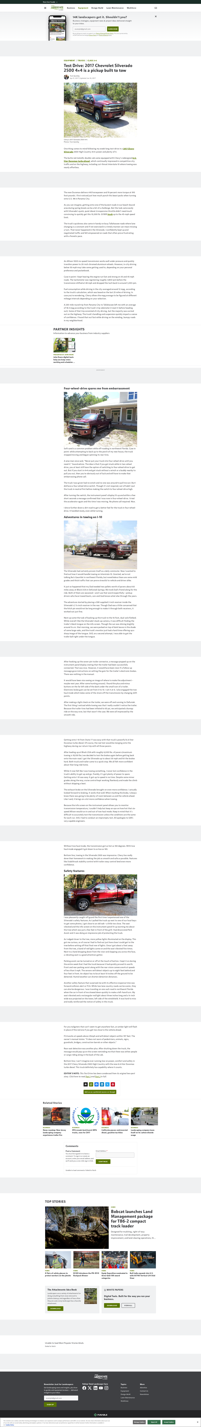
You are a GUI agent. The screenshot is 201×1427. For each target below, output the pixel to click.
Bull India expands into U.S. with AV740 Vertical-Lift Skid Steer (142, 1275)
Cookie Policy (10, 1425)
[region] (100, 1422)
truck (110, 214)
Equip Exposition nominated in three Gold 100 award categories (115, 1275)
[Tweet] (107, 1084)
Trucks (81, 60)
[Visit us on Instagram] (106, 1388)
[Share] (96, 1084)
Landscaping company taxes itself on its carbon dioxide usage (142, 1132)
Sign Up (50, 1404)
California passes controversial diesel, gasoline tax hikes (115, 1131)
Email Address (102, 1151)
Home (113, 1207)
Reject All (154, 1422)
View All (128, 1305)
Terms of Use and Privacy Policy (105, 33)
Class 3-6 (92, 60)
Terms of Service (103, 35)
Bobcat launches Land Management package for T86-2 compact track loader (132, 1218)
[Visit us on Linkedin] (95, 1388)
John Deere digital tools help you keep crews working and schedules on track (64, 360)
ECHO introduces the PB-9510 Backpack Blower (86, 1274)
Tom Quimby (75, 76)
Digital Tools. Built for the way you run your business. (127, 1298)
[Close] (197, 1422)
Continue (103, 1162)
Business (46, 1127)
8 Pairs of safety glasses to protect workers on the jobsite (58, 1274)
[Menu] (45, 7)
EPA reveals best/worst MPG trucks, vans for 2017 (84, 1131)
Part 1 (88, 1076)
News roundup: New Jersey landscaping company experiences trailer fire (54, 1132)
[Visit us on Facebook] (84, 1388)
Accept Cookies (169, 1422)
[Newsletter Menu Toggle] (156, 7)
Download (55, 1309)
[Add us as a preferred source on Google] (91, 1084)
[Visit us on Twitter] (90, 1388)
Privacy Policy (93, 35)
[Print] (86, 1084)
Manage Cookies (139, 1422)
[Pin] (113, 1084)
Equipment (69, 60)
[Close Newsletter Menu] (155, 16)
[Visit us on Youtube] (101, 1388)
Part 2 (97, 1076)
